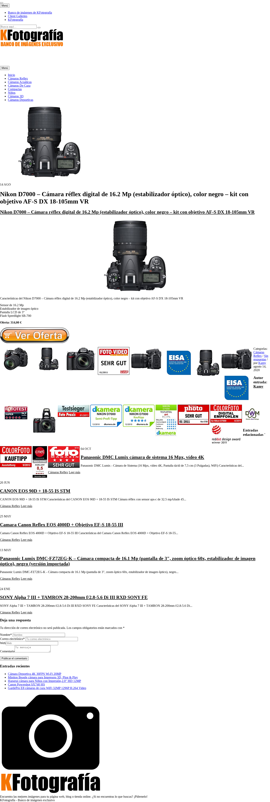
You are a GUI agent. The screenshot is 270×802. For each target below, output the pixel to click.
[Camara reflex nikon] (135, 291)
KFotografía (15, 19)
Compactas (15, 89)
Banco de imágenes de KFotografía (30, 12)
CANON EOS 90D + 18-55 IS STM (35, 490)
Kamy (262, 363)
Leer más (74, 472)
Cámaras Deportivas (20, 99)
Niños (11, 92)
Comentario (7, 651)
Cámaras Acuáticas (20, 82)
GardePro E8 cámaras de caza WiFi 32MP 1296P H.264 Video (47, 688)
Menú (5, 5)
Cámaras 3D (16, 96)
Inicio (11, 75)
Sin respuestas (260, 357)
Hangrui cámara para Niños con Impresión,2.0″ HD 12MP (44, 681)
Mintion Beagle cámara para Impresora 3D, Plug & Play (43, 677)
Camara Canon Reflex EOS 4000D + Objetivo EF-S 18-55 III (61, 524)
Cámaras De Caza (19, 85)
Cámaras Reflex (18, 78)
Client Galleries (17, 16)
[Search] (39, 27)
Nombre (6, 634)
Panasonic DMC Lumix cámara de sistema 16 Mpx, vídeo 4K (142, 457)
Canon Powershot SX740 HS (26, 684)
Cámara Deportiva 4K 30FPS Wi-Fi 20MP (34, 673)
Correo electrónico (12, 639)
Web (3, 643)
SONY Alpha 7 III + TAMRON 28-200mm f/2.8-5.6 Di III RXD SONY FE (74, 597)
